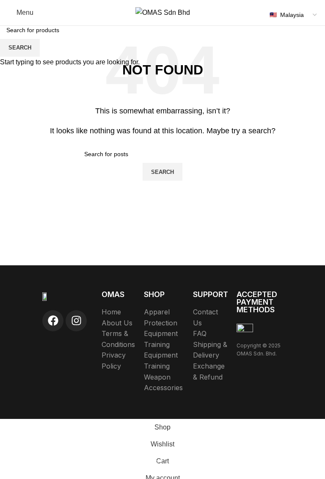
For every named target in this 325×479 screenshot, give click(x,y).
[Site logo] (162, 12)
